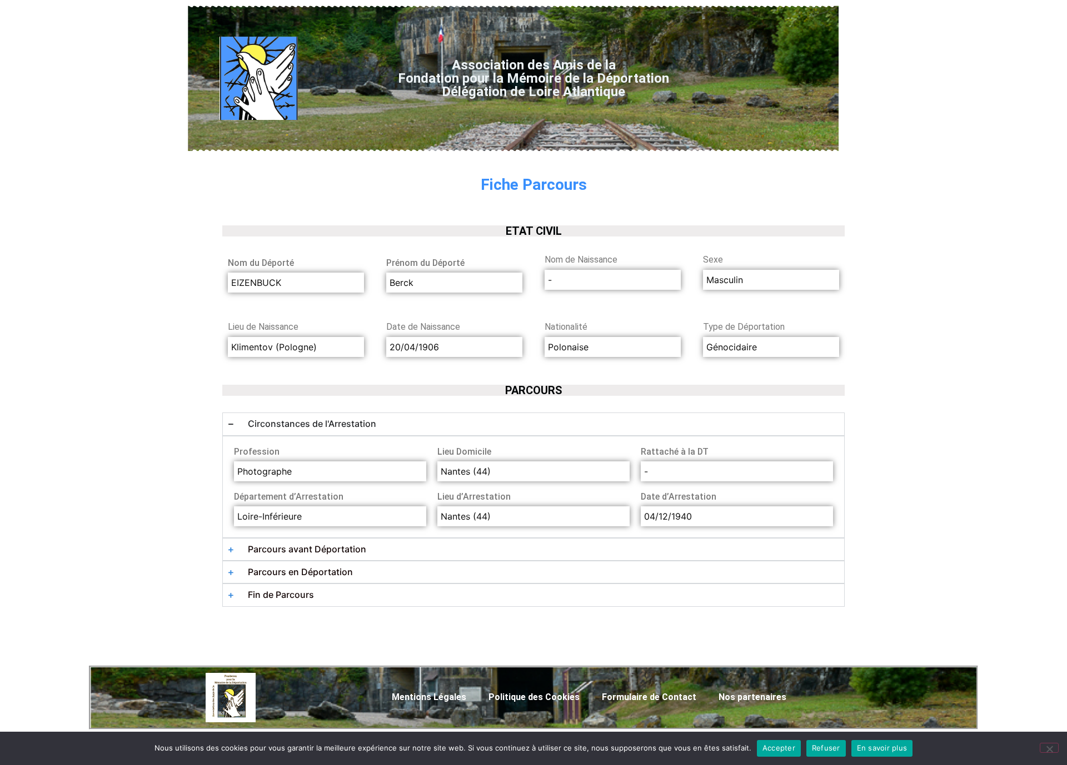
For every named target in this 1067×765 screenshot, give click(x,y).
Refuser (826, 747)
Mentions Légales (429, 697)
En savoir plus (882, 747)
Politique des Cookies (534, 697)
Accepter (778, 747)
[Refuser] (1049, 748)
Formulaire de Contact (649, 697)
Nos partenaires (752, 697)
